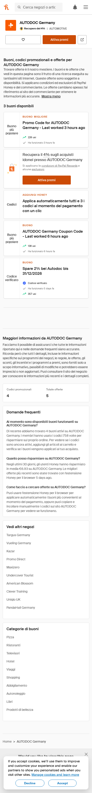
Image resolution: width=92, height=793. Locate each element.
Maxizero (12, 567)
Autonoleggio (15, 694)
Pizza (10, 637)
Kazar (10, 551)
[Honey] (6, 7)
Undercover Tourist (19, 575)
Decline (30, 783)
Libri (9, 702)
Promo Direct (15, 559)
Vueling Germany (18, 543)
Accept (62, 783)
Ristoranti (13, 645)
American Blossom (19, 583)
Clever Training (16, 591)
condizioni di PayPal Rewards (59, 166)
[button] (85, 7)
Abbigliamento (16, 685)
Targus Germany (18, 535)
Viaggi (10, 669)
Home (7, 741)
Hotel (10, 661)
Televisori (13, 653)
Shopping (13, 677)
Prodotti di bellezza (19, 710)
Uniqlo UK (13, 599)
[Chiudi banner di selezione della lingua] (86, 754)
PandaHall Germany (20, 608)
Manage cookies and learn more (55, 774)
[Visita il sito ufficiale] (82, 39)
